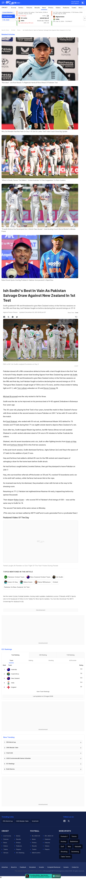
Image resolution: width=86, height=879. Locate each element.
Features (66, 7)
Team (11, 660)
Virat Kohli (9, 753)
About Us (14, 867)
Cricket (5, 7)
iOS (22, 601)
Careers (66, 867)
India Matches (8, 16)
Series (20, 7)
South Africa (15, 674)
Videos (58, 7)
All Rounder (72, 660)
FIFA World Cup (11, 742)
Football (21, 596)
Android (16, 601)
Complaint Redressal (53, 867)
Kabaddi (78, 846)
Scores (13, 7)
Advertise (5, 867)
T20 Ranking (70, 655)
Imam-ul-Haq (71, 441)
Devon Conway (50, 388)
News (44, 7)
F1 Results (62, 596)
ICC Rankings (10, 763)
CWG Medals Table (12, 747)
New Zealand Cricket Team (40, 577)
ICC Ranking (20, 853)
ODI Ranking (43, 655)
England (13, 687)
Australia (14, 669)
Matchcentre (36, 853)
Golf (62, 846)
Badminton (74, 841)
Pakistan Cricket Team (16, 577)
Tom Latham (22, 388)
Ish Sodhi (73, 375)
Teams (74, 7)
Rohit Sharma (10, 769)
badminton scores (52, 596)
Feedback (23, 867)
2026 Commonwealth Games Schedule (18, 758)
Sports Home (5, 30)
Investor (41, 867)
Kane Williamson (44, 582)
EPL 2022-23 (49, 836)
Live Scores (7, 836)
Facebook (14, 599)
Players (18, 849)
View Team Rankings (43, 691)
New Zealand (15, 678)
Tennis (74, 836)
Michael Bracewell (10, 396)
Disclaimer (32, 867)
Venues (5, 853)
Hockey (63, 841)
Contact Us (75, 867)
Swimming (75, 851)
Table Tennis (65, 857)
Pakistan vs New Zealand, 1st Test (16, 587)
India (12, 683)
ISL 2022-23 (36, 836)
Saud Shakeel (11, 421)
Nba (69, 846)
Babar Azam (19, 500)
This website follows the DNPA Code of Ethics (29, 871)
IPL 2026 (6, 20)
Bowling (51, 660)
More (81, 7)
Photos (50, 7)
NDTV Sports (71, 596)
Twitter (30, 599)
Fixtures (29, 7)
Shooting (64, 851)
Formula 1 (64, 836)
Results (37, 7)
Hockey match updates (37, 596)
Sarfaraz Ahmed (16, 445)
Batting (31, 660)
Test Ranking (15, 655)
